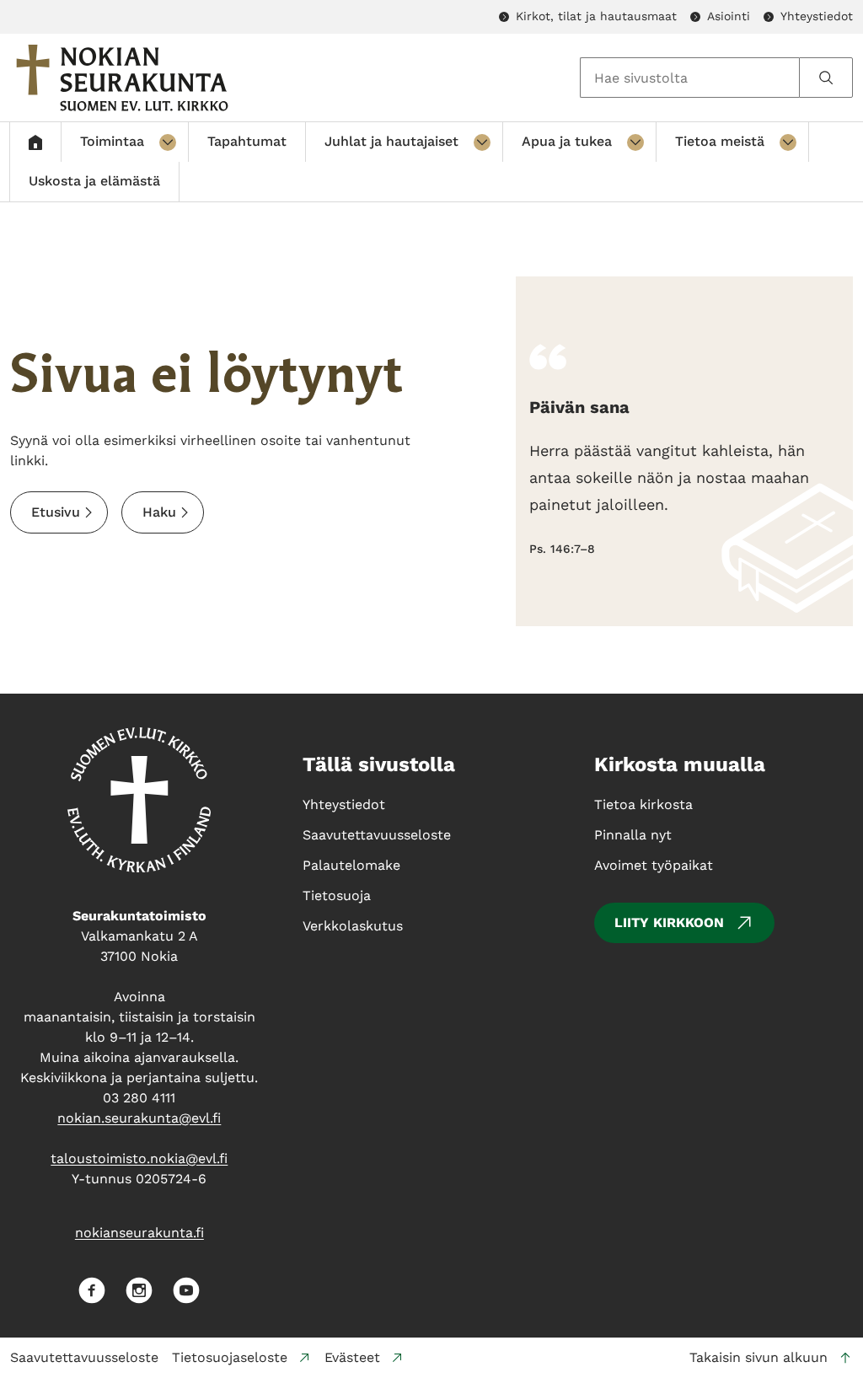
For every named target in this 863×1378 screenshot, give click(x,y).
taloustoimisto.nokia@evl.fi (139, 1158)
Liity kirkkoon (669, 922)
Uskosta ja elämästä (94, 181)
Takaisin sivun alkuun (758, 1357)
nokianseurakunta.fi (139, 1233)
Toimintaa (112, 141)
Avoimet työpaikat (653, 865)
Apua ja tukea (567, 141)
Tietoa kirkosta (643, 804)
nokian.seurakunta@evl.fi (139, 1118)
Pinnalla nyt (633, 835)
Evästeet (352, 1357)
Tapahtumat (247, 141)
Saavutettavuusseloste (84, 1357)
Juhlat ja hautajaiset (391, 141)
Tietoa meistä (719, 141)
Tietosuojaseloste (229, 1357)
